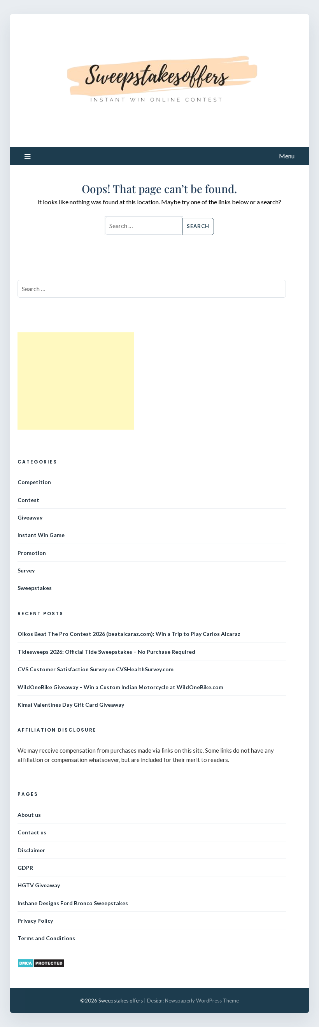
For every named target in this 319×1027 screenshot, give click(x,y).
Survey (26, 570)
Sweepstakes (35, 588)
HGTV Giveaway (39, 885)
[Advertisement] (76, 381)
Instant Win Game (41, 535)
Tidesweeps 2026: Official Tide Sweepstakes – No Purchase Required (106, 651)
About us (29, 814)
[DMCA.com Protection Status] (41, 965)
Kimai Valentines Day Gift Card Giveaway (71, 704)
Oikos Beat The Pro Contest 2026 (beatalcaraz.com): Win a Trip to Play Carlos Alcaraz (129, 633)
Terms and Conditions (46, 938)
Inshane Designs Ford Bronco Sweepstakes (73, 903)
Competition (34, 482)
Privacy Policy (35, 920)
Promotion (32, 552)
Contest (28, 500)
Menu (286, 156)
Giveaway (30, 517)
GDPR (25, 867)
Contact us (32, 832)
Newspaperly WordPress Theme (202, 1000)
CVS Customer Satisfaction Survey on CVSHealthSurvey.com (96, 669)
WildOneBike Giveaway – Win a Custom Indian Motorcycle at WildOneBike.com (120, 687)
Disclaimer (31, 850)
